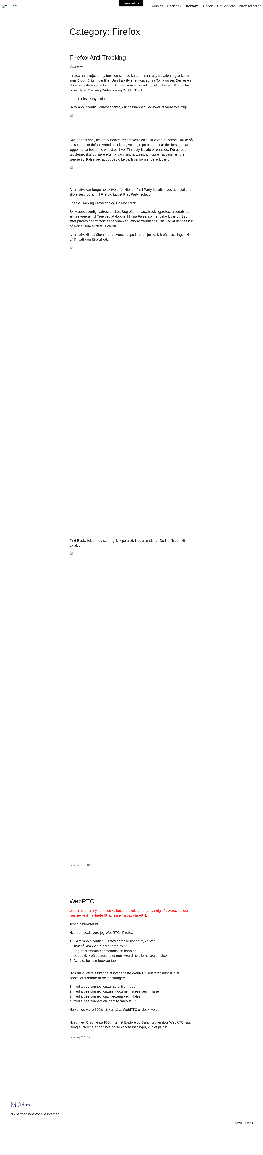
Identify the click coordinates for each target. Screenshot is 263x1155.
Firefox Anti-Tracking (98, 57)
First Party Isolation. (138, 194)
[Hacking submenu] (181, 6)
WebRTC (82, 901)
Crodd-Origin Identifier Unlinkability (103, 80)
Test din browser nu (84, 924)
